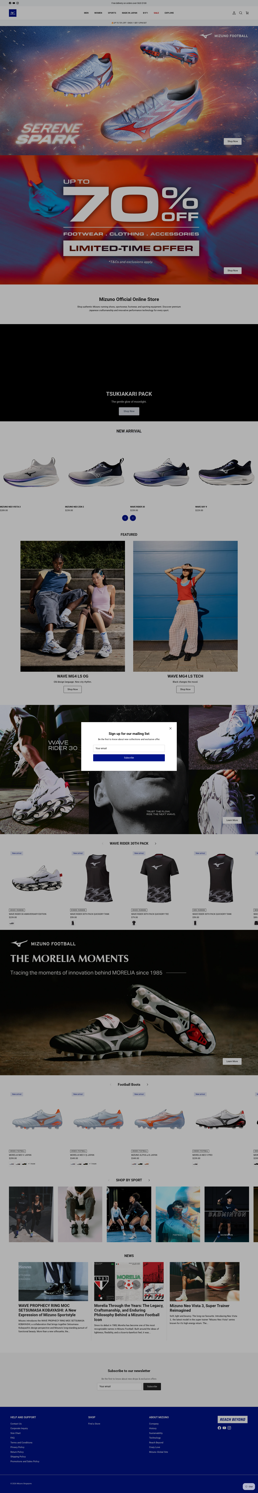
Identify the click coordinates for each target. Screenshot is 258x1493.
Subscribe (129, 757)
